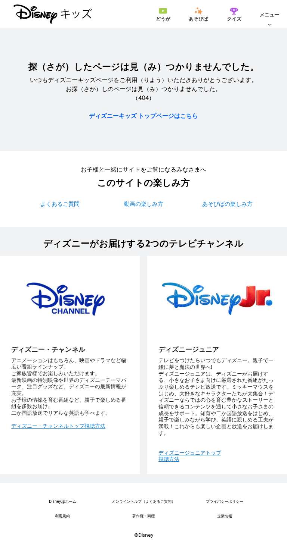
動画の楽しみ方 (143, 203)
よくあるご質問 (60, 203)
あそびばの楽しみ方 (227, 203)
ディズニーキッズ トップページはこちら (143, 115)
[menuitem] (163, 14)
